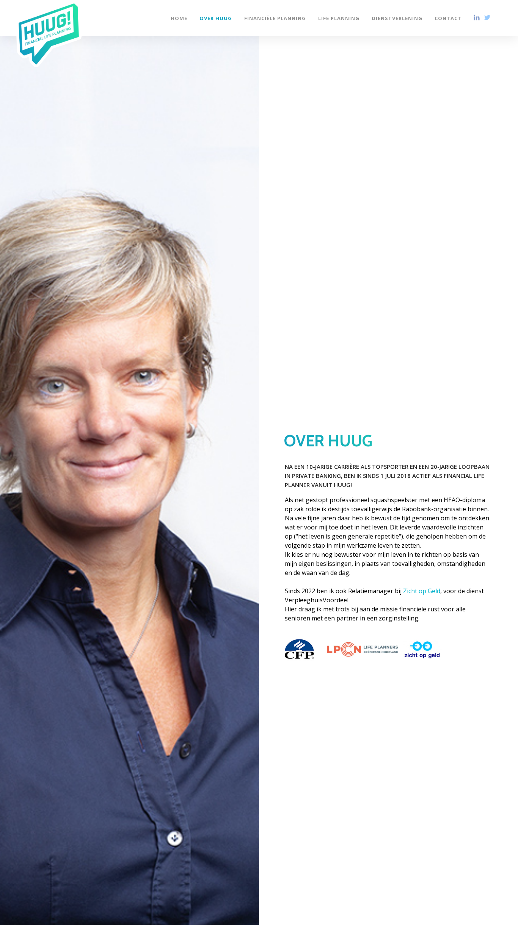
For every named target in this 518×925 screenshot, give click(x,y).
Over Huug (215, 18)
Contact (448, 18)
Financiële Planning (275, 18)
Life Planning (338, 18)
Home (179, 18)
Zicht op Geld (421, 591)
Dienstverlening (397, 18)
